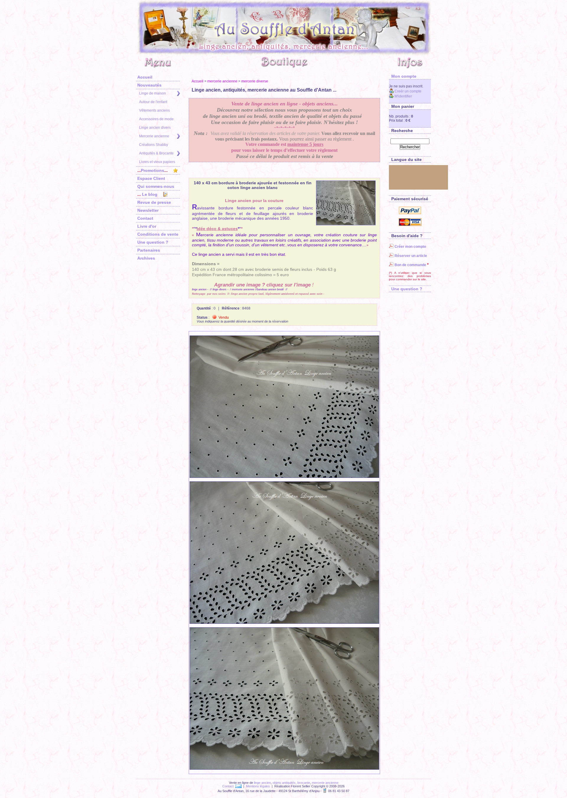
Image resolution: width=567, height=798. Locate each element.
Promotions (152, 170)
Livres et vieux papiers (157, 162)
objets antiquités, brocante (291, 782)
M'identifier (403, 96)
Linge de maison (152, 93)
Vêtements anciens (154, 110)
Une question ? (152, 242)
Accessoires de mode (156, 119)
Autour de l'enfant (153, 102)
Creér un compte (407, 91)
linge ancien (262, 782)
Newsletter (148, 210)
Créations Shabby (153, 145)
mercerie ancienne (222, 81)
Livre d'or (146, 226)
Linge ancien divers (155, 128)
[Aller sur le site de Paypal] (410, 213)
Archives (146, 258)
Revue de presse (154, 202)
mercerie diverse (254, 81)
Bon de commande (410, 265)
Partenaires (148, 250)
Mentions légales (258, 786)
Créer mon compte (410, 247)
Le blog (147, 194)
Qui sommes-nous (155, 186)
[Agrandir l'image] (346, 202)
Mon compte (402, 76)
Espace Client (151, 178)
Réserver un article (410, 256)
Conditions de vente (157, 234)
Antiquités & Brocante (156, 153)
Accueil (144, 77)
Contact (145, 218)
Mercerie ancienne (154, 136)
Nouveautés (149, 85)
